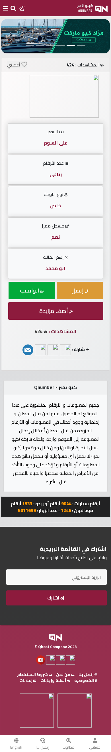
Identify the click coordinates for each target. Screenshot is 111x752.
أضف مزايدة (54, 311)
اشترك (53, 598)
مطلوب (69, 747)
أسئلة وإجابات (53, 680)
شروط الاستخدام (33, 674)
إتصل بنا (42, 747)
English (16, 747)
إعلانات (26, 680)
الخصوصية (84, 680)
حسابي (94, 747)
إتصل (78, 290)
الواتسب (30, 290)
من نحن (63, 674)
